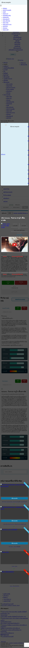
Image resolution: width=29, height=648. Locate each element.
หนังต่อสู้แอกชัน (19, 234)
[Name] (5, 125)
